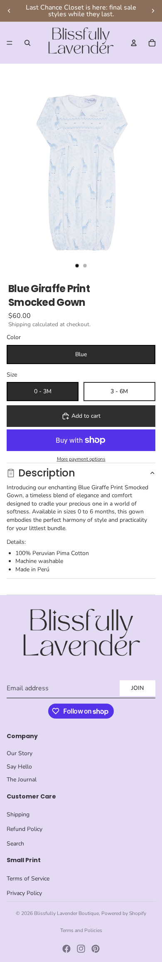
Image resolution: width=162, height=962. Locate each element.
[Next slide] (153, 11)
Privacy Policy (24, 893)
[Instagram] (81, 949)
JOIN (137, 688)
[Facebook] (66, 949)
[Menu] (9, 42)
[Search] (27, 43)
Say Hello (19, 767)
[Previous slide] (9, 11)
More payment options (81, 459)
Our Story (19, 753)
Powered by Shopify (123, 913)
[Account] (134, 43)
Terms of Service (28, 879)
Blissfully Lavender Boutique (66, 913)
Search (15, 844)
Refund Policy (24, 829)
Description (46, 473)
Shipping (18, 814)
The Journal (22, 779)
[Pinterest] (96, 949)
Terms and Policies (81, 930)
